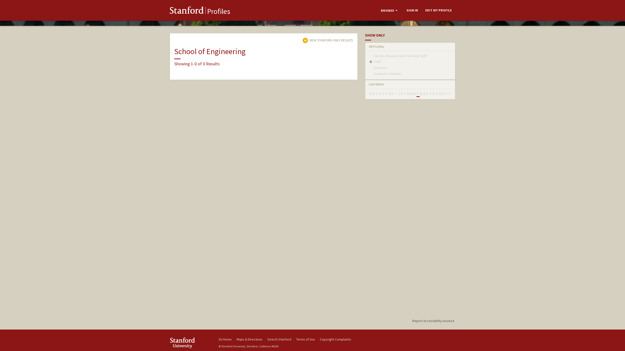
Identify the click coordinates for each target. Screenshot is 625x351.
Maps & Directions (249, 339)
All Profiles (376, 46)
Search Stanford (279, 339)
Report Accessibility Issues (432, 321)
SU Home (225, 339)
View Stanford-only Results (331, 40)
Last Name (376, 84)
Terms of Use (305, 339)
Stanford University (190, 343)
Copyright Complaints (335, 339)
